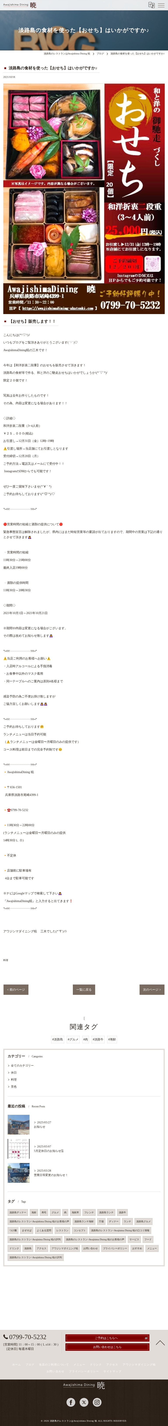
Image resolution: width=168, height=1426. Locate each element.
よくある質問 (44, 1230)
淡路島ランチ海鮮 (84, 1221)
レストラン (62, 1230)
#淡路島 (57, 1039)
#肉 (85, 1039)
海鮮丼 (75, 1212)
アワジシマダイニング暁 (65, 1248)
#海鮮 (112, 1039)
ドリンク (14, 1248)
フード (148, 1239)
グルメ (55, 1212)
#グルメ (73, 1039)
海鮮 (34, 1212)
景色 (14, 1086)
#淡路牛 (98, 1039)
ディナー (114, 1221)
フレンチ (89, 1212)
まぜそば (27, 1230)
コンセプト (80, 1230)
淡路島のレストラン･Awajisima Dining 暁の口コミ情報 (120, 1230)
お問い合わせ (90, 1248)
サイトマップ (112, 1371)
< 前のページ (16, 989)
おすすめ (137, 1248)
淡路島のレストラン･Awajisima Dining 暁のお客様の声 (95, 1239)
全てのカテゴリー (22, 1065)
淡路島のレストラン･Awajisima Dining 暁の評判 (35, 1239)
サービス (134, 1239)
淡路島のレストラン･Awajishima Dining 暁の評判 (35, 1257)
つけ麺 (13, 1230)
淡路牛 (122, 1212)
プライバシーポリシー (115, 1248)
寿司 (44, 1212)
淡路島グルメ (143, 1221)
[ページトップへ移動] (160, 1342)
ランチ (127, 1221)
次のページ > (152, 989)
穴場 (101, 1221)
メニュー (152, 1248)
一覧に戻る (84, 989)
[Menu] (161, 5)
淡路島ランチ (106, 1212)
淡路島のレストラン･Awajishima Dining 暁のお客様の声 (39, 1221)
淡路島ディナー (17, 1212)
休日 (14, 1072)
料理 (5, 960)
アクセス (41, 1248)
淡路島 (28, 1248)
